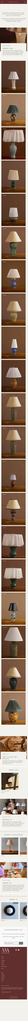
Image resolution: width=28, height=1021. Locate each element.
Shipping (3, 960)
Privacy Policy (4, 966)
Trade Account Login (14, 996)
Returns (2, 962)
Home (2, 973)
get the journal (5, 985)
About (2, 956)
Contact (2, 964)
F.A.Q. (2, 958)
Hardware (3, 976)
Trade (2, 980)
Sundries (3, 978)
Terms (2, 968)
